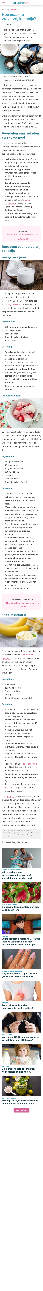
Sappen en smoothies (10, 1098)
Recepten (5, 9)
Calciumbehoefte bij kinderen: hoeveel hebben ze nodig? (18, 1070)
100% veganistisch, (11, 304)
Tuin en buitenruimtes (11, 904)
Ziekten (5, 936)
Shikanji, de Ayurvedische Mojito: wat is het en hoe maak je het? (20, 1102)
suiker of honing (29, 764)
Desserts (14, 9)
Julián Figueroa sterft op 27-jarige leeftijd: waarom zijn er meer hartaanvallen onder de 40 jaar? (21, 941)
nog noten (9, 787)
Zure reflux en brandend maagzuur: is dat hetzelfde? (17, 1007)
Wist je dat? (7, 1034)
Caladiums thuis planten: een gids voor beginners (21, 908)
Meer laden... (21, 1110)
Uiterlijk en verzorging (12, 870)
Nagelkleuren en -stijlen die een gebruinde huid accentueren (19, 975)
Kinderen (5, 1066)
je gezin (10, 796)
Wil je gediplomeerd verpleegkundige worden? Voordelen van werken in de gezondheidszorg (17, 875)
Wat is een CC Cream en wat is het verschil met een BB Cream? (21, 1038)
